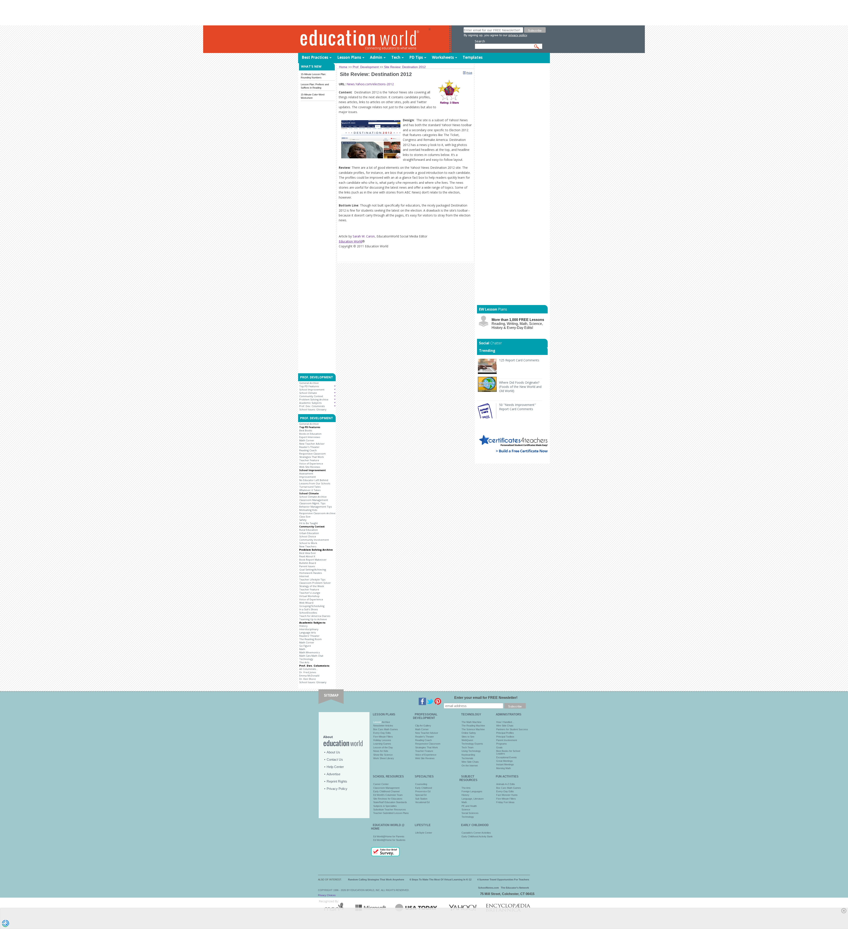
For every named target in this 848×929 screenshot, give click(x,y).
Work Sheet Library (383, 758)
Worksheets (443, 57)
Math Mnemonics (309, 652)
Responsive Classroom (312, 453)
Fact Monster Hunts (507, 795)
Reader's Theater (309, 447)
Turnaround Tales (309, 486)
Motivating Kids (308, 510)
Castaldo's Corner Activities (476, 832)
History (303, 626)
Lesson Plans (349, 57)
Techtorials (467, 758)
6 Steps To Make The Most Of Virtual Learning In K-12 (440, 879)
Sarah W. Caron (364, 236)
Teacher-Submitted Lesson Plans (391, 813)
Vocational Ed (422, 802)
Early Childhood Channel (386, 791)
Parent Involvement (506, 740)
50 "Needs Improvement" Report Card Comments (517, 407)
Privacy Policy (337, 789)
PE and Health (469, 806)
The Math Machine (471, 722)
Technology (306, 659)
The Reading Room (310, 639)
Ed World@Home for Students (389, 840)
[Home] (363, 39)
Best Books (305, 430)
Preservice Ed (422, 791)
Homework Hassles (310, 572)
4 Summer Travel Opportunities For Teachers (503, 879)
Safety (303, 519)
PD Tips (416, 57)
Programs (501, 743)
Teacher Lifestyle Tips (312, 579)
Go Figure (305, 645)
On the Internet (470, 765)
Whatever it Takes (309, 490)
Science (466, 809)
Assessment (306, 473)
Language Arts (307, 632)
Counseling (421, 784)
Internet (304, 576)
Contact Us (335, 759)
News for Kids (380, 751)
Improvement (307, 476)
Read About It (307, 556)
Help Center (335, 767)
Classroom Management (313, 500)
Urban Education (309, 533)
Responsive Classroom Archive (317, 513)
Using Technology (471, 751)
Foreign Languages (472, 791)
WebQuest (467, 740)
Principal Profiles (505, 733)
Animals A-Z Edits (505, 784)
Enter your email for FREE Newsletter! (485, 698)
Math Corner (306, 440)
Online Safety (469, 733)
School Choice (307, 536)
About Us (333, 752)
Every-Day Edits (382, 733)
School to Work (308, 543)
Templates (473, 57)
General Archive (309, 383)
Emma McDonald (309, 675)
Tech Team (467, 747)
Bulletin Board (307, 563)
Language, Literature (473, 798)
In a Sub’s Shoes (308, 609)
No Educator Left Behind (313, 480)
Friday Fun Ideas (505, 802)
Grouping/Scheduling (311, 606)
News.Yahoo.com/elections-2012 (370, 84)
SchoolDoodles (308, 612)
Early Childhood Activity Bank (477, 836)
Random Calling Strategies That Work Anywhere (376, 879)
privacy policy (517, 35)
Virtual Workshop (309, 596)
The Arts (304, 662)
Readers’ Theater (309, 635)
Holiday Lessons (382, 740)
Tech (395, 57)
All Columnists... (308, 669)
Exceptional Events (506, 757)
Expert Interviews (309, 437)
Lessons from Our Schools (314, 483)
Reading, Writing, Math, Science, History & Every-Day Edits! (518, 324)
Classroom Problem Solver (315, 582)
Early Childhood (423, 788)
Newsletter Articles (383, 725)
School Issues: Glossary (312, 409)
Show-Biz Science (383, 754)
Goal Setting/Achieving (312, 569)
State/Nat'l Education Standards (390, 802)
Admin (376, 57)
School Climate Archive (313, 496)
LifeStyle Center (423, 832)
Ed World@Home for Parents (388, 836)
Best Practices (315, 57)
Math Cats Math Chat (311, 655)
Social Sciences (470, 813)
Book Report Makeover (313, 559)
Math (302, 649)
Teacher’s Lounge (309, 592)
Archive (385, 722)
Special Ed (420, 795)
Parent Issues (307, 566)
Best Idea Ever (307, 553)
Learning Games (382, 743)
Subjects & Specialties (385, 806)
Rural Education (308, 529)
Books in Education (310, 433)
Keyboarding (468, 754)
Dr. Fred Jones (307, 672)
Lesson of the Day (383, 747)
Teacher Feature (309, 460)
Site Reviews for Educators (387, 798)
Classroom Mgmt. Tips (312, 503)
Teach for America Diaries (314, 616)
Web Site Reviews (309, 466)
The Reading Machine (473, 725)
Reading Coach (308, 450)
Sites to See (468, 736)
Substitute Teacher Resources (389, 809)
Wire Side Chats (470, 761)
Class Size (304, 516)
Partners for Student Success (512, 729)
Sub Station (421, 798)
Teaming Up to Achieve (313, 619)
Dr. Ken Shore (307, 679)
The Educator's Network (515, 887)
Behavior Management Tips (315, 506)
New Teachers (307, 546)
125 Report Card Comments (519, 360)
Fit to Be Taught (308, 523)
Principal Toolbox (505, 736)
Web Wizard (306, 602)
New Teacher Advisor (312, 443)
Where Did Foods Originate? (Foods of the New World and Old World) (520, 386)
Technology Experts (472, 743)
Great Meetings (504, 761)
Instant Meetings (505, 764)
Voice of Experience (311, 463)
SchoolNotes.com (488, 887)
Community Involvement (314, 539)
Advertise (333, 774)
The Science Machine (473, 729)
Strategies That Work (311, 457)
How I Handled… (505, 722)
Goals (499, 747)
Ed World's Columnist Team (388, 795)
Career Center (381, 784)
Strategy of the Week (311, 586)
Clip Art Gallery (423, 725)
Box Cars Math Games (385, 729)
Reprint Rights (337, 781)
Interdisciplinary (308, 629)
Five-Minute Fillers (383, 736)
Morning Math (503, 768)
